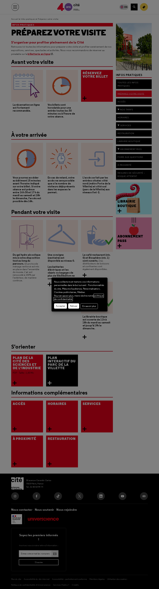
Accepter (60, 306)
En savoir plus (89, 306)
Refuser (73, 306)
